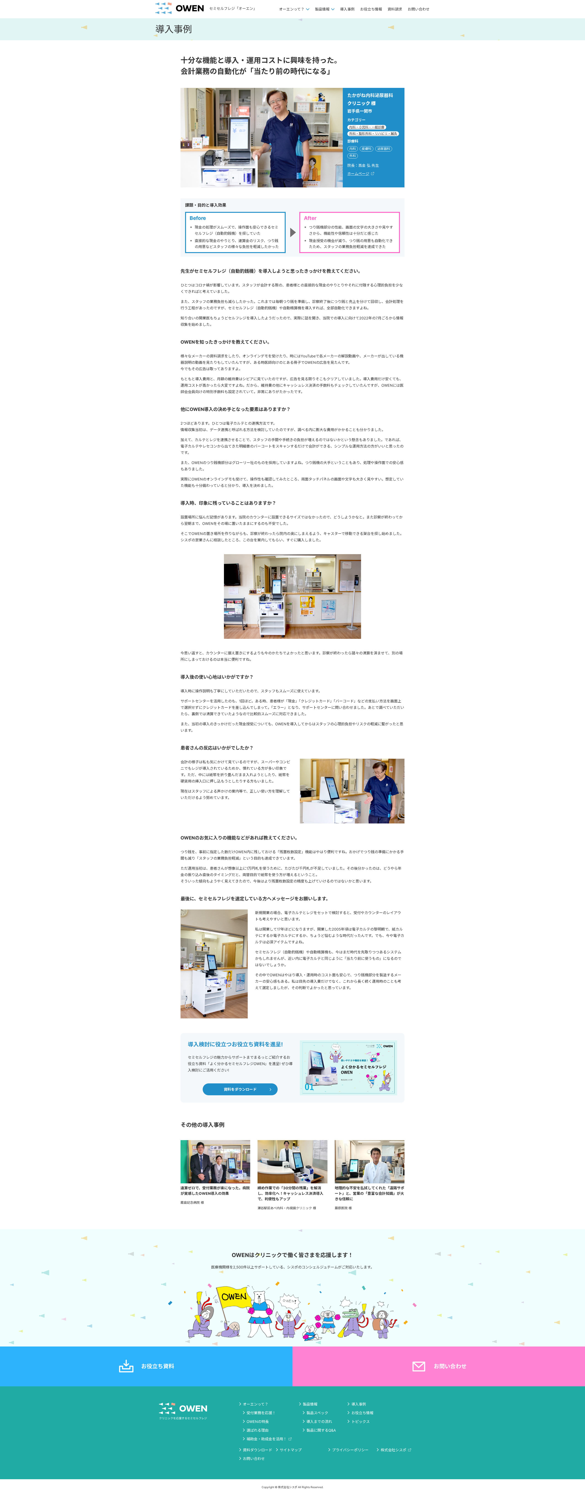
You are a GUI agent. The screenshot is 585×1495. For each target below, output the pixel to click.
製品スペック (317, 1413)
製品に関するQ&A (321, 1430)
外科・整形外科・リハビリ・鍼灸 (373, 133)
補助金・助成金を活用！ (267, 1439)
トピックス (360, 1421)
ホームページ (358, 173)
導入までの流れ (319, 1421)
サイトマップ (291, 1450)
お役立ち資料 (157, 1366)
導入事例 (347, 9)
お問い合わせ (419, 9)
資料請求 (395, 9)
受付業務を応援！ (261, 1413)
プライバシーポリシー (350, 1450)
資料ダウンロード (257, 1450)
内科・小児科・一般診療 (366, 127)
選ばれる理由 (258, 1430)
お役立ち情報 (371, 9)
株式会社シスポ (393, 1450)
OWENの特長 (258, 1421)
